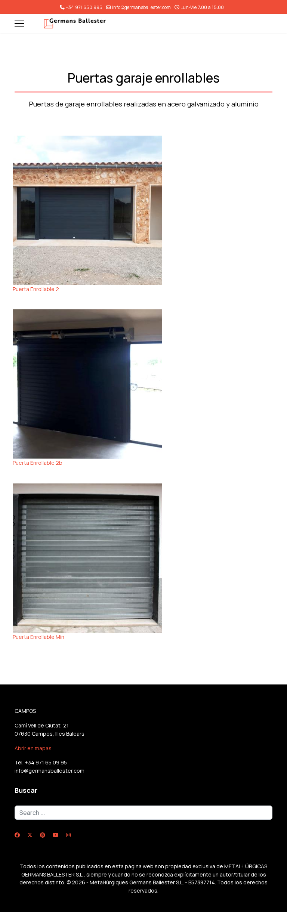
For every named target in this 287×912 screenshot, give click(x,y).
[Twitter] (30, 834)
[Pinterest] (42, 834)
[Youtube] (56, 834)
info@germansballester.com (141, 7)
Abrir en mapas (33, 748)
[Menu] (19, 23)
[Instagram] (68, 834)
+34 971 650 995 (84, 7)
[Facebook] (17, 834)
